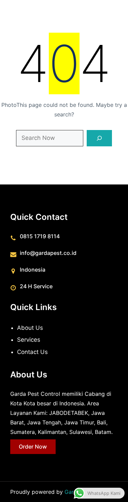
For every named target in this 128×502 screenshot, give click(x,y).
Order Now (33, 446)
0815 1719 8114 (40, 236)
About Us (30, 327)
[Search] (99, 138)
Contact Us (32, 352)
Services (28, 339)
